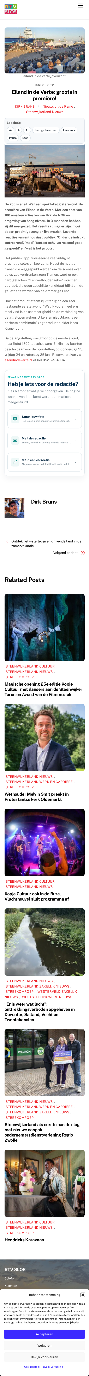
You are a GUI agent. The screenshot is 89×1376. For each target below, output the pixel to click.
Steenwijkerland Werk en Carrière (39, 782)
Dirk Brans (25, 106)
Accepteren (44, 1334)
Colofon (10, 1278)
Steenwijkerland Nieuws (44, 112)
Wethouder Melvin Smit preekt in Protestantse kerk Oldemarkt (37, 797)
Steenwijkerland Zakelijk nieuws (38, 986)
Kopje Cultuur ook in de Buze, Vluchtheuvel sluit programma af (37, 896)
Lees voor (69, 130)
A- (10, 130)
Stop (25, 137)
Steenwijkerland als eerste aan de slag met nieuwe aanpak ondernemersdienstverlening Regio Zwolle (42, 1132)
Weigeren (44, 1345)
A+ (27, 130)
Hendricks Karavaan (24, 1239)
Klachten (11, 1285)
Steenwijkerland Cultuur (30, 666)
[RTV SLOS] (11, 12)
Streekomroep (20, 677)
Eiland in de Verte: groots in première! (44, 95)
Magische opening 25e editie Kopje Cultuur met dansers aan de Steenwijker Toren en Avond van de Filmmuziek (43, 689)
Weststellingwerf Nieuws (47, 997)
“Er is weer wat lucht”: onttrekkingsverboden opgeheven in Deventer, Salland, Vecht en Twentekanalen (40, 1011)
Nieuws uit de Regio (58, 106)
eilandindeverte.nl (18, 360)
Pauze (13, 137)
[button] (83, 1295)
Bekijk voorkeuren (44, 1357)
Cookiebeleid (32, 1366)
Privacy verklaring (52, 1366)
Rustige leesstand (46, 130)
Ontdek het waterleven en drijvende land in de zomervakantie (46, 543)
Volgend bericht (65, 553)
